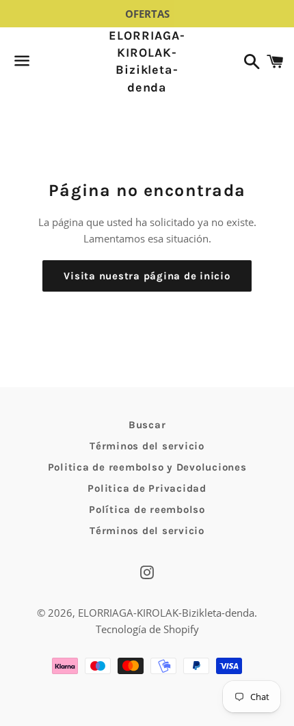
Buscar (147, 425)
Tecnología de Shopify (147, 629)
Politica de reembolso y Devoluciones (147, 467)
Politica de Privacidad (147, 488)
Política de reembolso (147, 509)
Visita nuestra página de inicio (147, 276)
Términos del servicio (147, 446)
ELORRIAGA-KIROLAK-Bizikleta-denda (147, 61)
